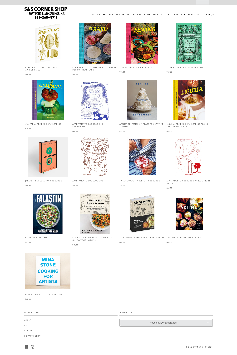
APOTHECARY (134, 14)
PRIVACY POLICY (32, 336)
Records (108, 14)
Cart (209, 14)
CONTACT (29, 330)
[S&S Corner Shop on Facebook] (26, 348)
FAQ (26, 325)
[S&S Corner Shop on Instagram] (33, 348)
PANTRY (120, 14)
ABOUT (27, 320)
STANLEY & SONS (190, 14)
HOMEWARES (151, 14)
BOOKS (96, 14)
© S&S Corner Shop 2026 (199, 347)
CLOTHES (173, 14)
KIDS (163, 14)
